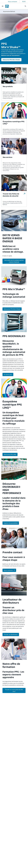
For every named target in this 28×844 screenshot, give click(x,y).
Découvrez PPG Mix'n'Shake (11, 60)
